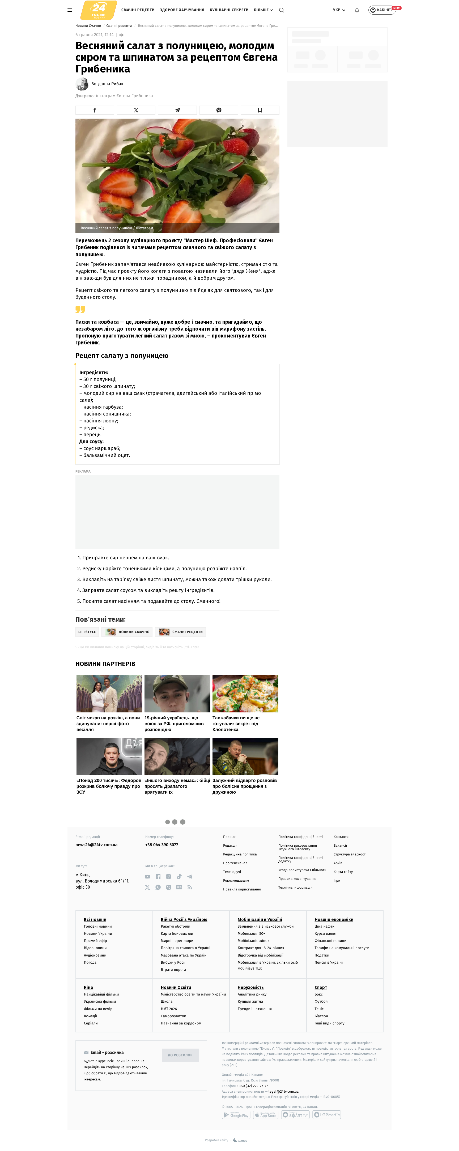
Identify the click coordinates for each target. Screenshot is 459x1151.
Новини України (98, 933)
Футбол (321, 1001)
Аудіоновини (95, 955)
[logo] (98, 10)
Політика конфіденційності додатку (300, 859)
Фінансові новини (331, 940)
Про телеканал (235, 863)
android (236, 1114)
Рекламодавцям (236, 880)
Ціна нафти (325, 926)
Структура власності (350, 854)
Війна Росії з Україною (184, 919)
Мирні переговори (177, 940)
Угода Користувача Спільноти (302, 870)
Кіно (88, 987)
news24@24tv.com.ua (96, 844)
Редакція (230, 845)
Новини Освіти (176, 987)
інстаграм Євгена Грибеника (124, 95)
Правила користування (242, 889)
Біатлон (321, 1016)
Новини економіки (334, 919)
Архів (338, 863)
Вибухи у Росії (173, 962)
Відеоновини (95, 948)
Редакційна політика (240, 854)
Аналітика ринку (252, 994)
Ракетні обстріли (175, 926)
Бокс (319, 994)
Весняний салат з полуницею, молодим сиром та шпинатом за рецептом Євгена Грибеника (208, 26)
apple (265, 1114)
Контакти (341, 837)
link (147, 876)
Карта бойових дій (177, 933)
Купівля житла (250, 1001)
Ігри (337, 880)
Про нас (229, 837)
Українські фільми (100, 1001)
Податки (322, 955)
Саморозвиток (173, 1016)
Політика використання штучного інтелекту (297, 847)
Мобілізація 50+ (251, 933)
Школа (167, 1001)
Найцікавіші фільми (101, 994)
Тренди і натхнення (255, 1009)
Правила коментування (297, 879)
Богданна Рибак (107, 84)
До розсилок (180, 1055)
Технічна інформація (295, 887)
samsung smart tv (326, 1114)
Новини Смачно (88, 26)
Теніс (319, 1009)
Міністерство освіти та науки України (193, 994)
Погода (90, 962)
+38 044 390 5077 (161, 844)
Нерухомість (251, 987)
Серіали (91, 1023)
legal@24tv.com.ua (284, 1091)
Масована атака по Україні (184, 955)
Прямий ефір (95, 940)
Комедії (90, 1016)
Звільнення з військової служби (266, 926)
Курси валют (326, 933)
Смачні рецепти (138, 10)
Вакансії (340, 845)
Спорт (321, 987)
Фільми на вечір (98, 1009)
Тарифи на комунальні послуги (342, 948)
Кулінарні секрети (229, 10)
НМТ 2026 (169, 1009)
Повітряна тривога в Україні (185, 948)
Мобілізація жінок (253, 940)
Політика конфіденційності (300, 837)
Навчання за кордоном (181, 1023)
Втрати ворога (173, 969)
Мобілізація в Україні (260, 919)
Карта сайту (343, 872)
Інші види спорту (330, 1023)
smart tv (295, 1114)
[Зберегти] (260, 110)
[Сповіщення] (357, 10)
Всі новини (95, 919)
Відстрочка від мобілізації (260, 955)
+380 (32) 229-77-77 (252, 1086)
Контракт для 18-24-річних (261, 948)
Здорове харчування (182, 10)
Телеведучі (232, 872)
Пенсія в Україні (329, 962)
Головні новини (98, 926)
